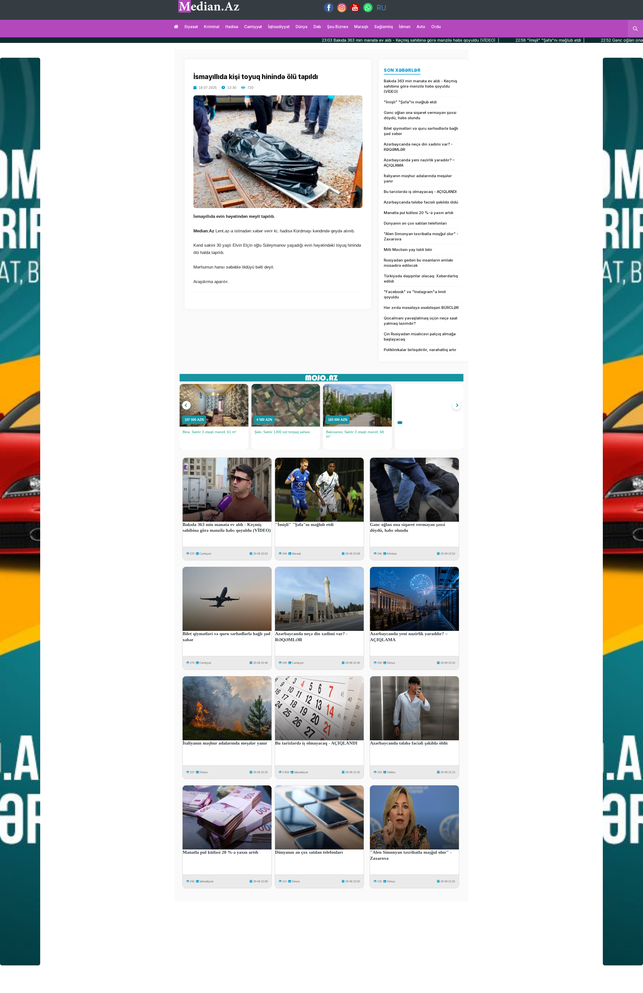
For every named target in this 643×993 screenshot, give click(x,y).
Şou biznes (337, 26)
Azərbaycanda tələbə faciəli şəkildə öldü (421, 202)
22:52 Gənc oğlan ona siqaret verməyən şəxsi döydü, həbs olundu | (567, 40)
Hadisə (231, 26)
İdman (404, 26)
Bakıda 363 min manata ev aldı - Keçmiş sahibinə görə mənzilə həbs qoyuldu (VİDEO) (420, 86)
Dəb (317, 26)
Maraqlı (361, 26)
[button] (186, 405)
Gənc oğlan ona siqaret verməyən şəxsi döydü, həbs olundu (420, 115)
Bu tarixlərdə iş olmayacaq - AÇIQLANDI (420, 191)
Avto (420, 26)
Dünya (301, 26)
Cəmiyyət (253, 26)
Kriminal (211, 26)
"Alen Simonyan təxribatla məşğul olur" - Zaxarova (421, 236)
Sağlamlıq (383, 26)
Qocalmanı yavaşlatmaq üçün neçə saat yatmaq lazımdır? (420, 321)
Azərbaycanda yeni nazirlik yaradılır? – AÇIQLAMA (419, 163)
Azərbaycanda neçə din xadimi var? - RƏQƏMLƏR (418, 147)
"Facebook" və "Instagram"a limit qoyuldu (415, 294)
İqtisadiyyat (279, 26)
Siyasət (191, 26)
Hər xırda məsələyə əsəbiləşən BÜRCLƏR (421, 307)
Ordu (436, 26)
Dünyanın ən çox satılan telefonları (415, 223)
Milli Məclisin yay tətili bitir (408, 249)
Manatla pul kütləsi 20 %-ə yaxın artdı (418, 212)
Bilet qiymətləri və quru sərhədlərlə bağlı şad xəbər (421, 131)
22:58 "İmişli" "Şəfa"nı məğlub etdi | (451, 40)
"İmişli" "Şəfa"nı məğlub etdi (410, 102)
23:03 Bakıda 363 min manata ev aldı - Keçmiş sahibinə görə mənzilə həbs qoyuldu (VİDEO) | (312, 40)
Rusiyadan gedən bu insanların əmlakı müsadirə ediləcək (418, 263)
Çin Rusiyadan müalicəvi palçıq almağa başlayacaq (420, 337)
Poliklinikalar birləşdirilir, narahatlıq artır (420, 349)
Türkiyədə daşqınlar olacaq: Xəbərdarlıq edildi (421, 279)
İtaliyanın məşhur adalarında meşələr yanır (418, 178)
